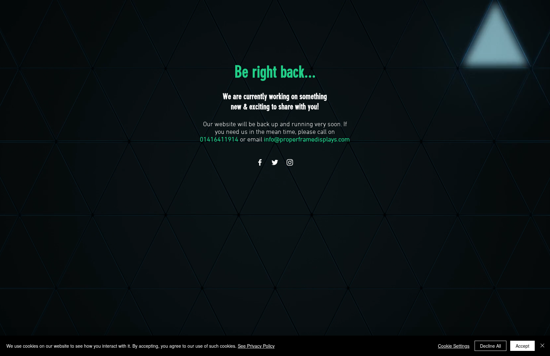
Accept (522, 346)
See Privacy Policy (256, 346)
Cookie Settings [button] (453, 346)
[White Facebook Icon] (260, 162)
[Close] (542, 346)
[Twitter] (275, 162)
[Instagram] (290, 162)
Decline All (490, 346)
